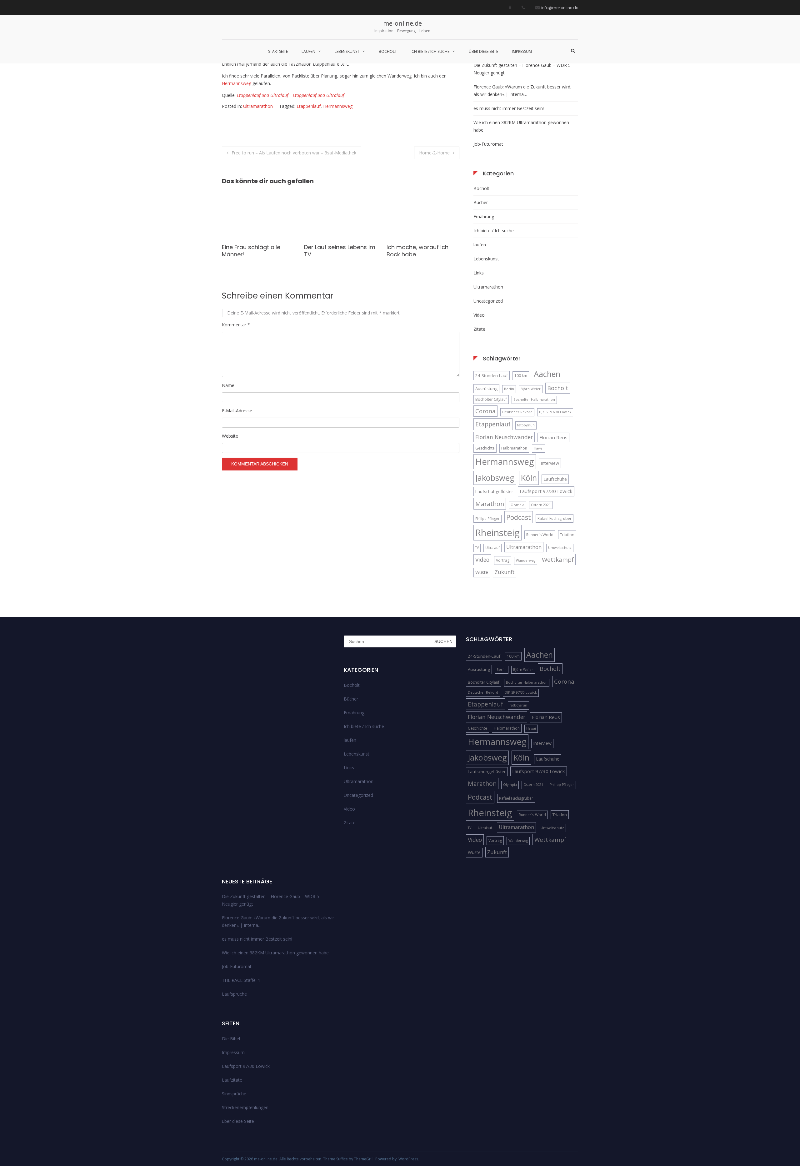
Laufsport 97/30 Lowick (546, 491)
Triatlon (567, 534)
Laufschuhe (555, 479)
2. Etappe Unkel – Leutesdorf (410, 250)
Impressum (522, 51)
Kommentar (236, 325)
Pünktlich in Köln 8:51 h (334, 247)
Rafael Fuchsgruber (555, 518)
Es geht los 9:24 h (246, 247)
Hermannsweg (236, 83)
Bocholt (388, 51)
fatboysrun (526, 425)
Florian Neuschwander (504, 437)
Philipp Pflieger (487, 518)
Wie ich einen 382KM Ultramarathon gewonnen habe (521, 126)
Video (479, 315)
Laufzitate (232, 1080)
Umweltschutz (560, 547)
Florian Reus (553, 437)
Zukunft (504, 571)
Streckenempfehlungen (245, 1107)
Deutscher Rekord (517, 412)
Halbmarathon (514, 448)
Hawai (538, 448)
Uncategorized (488, 301)
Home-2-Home (434, 153)
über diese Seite (483, 51)
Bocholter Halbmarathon (534, 399)
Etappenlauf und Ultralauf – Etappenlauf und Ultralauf (290, 95)
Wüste (481, 572)
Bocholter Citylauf (491, 399)
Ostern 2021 (541, 505)
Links (478, 273)
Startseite (278, 51)
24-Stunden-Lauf (491, 375)
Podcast (518, 517)
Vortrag (502, 560)
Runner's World (539, 534)
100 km (520, 375)
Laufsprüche (234, 994)
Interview (550, 463)
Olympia (517, 505)
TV (477, 547)
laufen (308, 51)
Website (230, 436)
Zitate (479, 329)
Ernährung (483, 216)
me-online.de (402, 23)
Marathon (489, 504)
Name (228, 385)
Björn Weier (531, 389)
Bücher (480, 202)
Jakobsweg (494, 477)
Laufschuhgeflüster (494, 491)
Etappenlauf (309, 106)
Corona (485, 411)
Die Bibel (231, 1039)
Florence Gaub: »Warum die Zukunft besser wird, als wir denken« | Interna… (522, 90)
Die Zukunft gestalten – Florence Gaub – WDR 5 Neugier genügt (522, 69)
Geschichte (485, 448)
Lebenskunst (347, 51)
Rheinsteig (497, 532)
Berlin (509, 389)
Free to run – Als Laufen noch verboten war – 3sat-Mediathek (294, 153)
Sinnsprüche (234, 1094)
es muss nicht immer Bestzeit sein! (508, 108)
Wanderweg (525, 560)
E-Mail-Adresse (237, 411)
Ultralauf (492, 547)
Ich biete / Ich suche (430, 51)
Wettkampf (558, 559)
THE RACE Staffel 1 (241, 980)
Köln (529, 477)
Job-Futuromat (488, 144)
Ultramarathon (258, 106)
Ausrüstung (486, 388)
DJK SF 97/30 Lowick (555, 412)
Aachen (547, 374)
